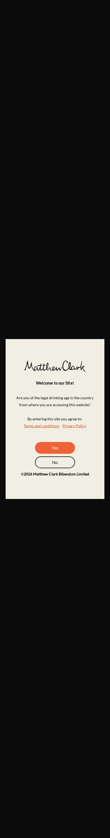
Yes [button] (55, 447)
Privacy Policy (74, 426)
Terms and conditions (41, 426)
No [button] (55, 462)
